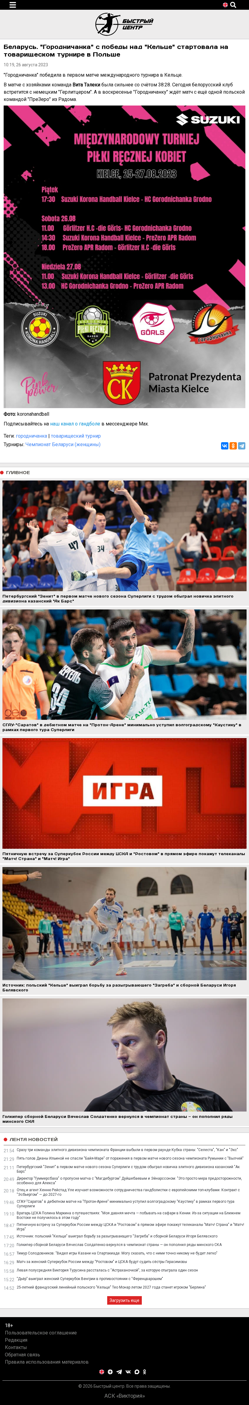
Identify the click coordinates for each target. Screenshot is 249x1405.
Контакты (16, 1347)
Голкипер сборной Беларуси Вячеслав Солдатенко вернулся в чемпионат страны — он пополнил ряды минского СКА (119, 1245)
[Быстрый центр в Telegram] (119, 1371)
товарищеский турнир (76, 436)
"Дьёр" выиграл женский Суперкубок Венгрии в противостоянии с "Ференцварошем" (90, 1279)
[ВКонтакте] (224, 445)
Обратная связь (22, 1355)
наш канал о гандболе (75, 424)
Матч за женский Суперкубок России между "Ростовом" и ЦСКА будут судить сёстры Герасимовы (102, 1262)
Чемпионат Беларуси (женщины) (63, 444)
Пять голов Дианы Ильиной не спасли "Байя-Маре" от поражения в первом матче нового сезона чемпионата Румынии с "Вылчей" (130, 1158)
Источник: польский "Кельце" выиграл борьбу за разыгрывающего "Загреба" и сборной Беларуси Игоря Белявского (117, 1236)
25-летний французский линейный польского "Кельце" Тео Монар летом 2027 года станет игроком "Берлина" (111, 1287)
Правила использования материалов (47, 1362)
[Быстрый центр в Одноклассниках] (144, 1371)
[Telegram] (241, 445)
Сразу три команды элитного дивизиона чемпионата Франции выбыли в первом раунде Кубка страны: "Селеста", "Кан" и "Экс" (127, 1150)
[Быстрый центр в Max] (137, 1371)
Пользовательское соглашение (41, 1333)
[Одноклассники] (233, 445)
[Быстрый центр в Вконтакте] (128, 1371)
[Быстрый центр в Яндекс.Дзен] (110, 1371)
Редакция (16, 1340)
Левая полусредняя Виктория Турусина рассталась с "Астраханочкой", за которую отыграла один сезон (107, 1270)
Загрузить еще (124, 1300)
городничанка (31, 436)
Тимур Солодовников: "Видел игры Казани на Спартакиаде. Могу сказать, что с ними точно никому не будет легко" (117, 1253)
